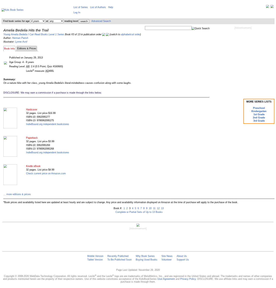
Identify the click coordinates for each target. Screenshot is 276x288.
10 (150, 208)
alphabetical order (130, 34)
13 (162, 208)
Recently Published (117, 256)
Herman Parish (20, 38)
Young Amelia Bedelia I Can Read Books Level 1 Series (33, 34)
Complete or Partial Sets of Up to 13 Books (139, 212)
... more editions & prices (17, 194)
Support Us (183, 259)
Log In (76, 12)
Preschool (259, 108)
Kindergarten (258, 111)
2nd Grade (259, 117)
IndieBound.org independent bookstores (47, 124)
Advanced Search (101, 21)
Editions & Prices (26, 48)
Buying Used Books (146, 259)
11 (153, 208)
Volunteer (166, 259)
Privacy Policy (188, 279)
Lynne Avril (21, 41)
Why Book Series (145, 256)
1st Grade (259, 114)
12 (158, 208)
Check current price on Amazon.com (46, 173)
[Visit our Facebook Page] (272, 7)
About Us (182, 256)
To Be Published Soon (119, 259)
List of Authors (98, 7)
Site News (167, 256)
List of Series (80, 7)
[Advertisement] (242, 59)
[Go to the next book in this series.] (107, 34)
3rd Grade (259, 120)
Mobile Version (95, 256)
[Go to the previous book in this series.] (103, 34)
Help (110, 7)
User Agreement (166, 279)
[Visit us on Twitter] (267, 7)
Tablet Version (95, 259)
